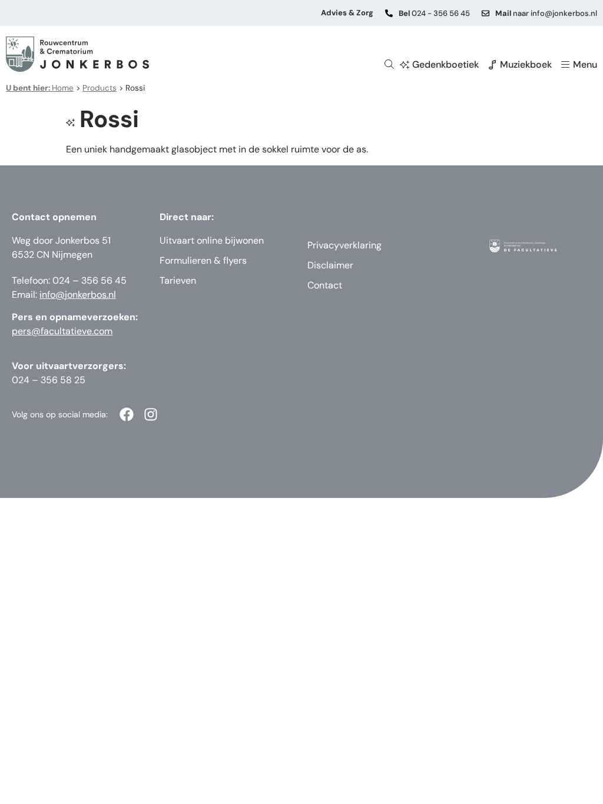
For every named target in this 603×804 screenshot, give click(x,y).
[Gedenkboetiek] (404, 64)
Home (40, 88)
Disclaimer (330, 265)
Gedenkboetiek (445, 64)
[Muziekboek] (492, 64)
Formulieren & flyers (203, 260)
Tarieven (178, 280)
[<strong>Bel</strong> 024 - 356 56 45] (389, 13)
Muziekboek (526, 64)
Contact (324, 285)
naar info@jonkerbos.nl (546, 13)
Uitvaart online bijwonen (212, 240)
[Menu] (565, 64)
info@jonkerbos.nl (77, 294)
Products (99, 88)
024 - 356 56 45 (434, 13)
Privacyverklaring (344, 245)
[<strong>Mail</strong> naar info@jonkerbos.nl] (485, 13)
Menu (585, 64)
